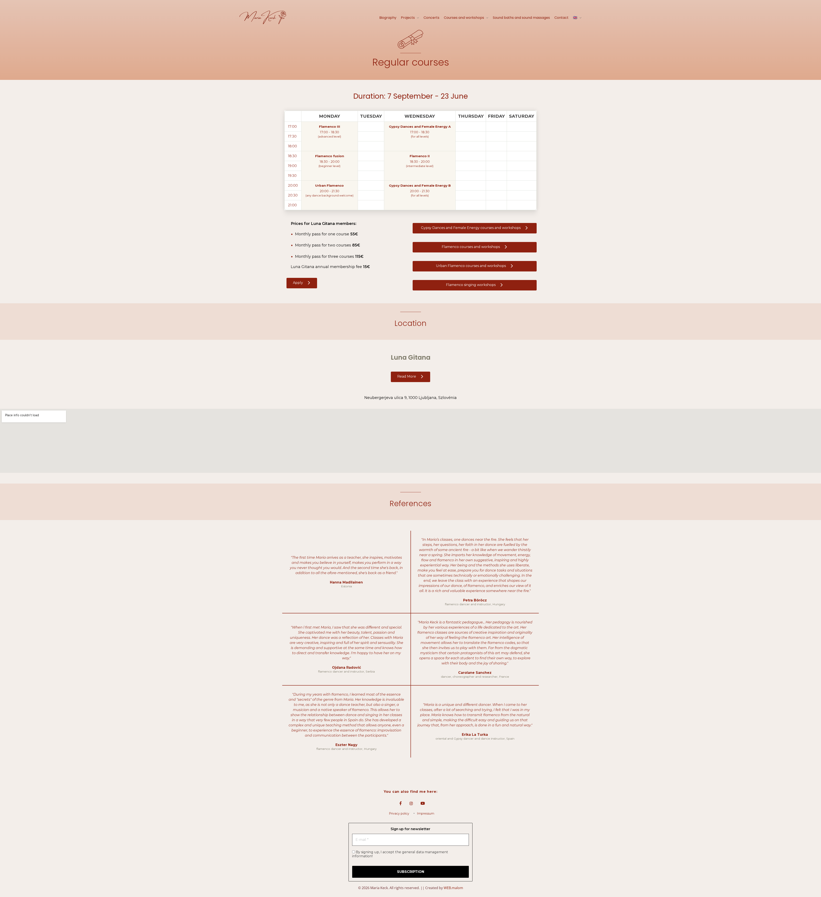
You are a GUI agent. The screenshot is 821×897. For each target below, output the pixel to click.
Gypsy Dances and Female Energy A (420, 127)
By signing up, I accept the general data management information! (400, 854)
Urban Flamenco (329, 185)
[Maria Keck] (262, 17)
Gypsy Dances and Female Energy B (420, 185)
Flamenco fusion (329, 156)
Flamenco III (329, 127)
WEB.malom (453, 887)
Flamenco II (420, 156)
